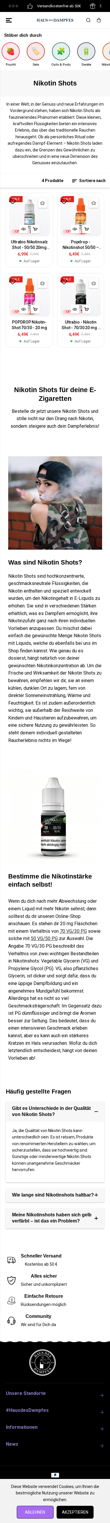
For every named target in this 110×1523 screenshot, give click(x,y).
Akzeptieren (75, 1512)
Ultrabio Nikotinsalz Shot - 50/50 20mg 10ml (29, 245)
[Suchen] (88, 20)
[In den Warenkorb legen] (35, 229)
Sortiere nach (92, 180)
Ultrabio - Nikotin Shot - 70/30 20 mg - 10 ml (80, 325)
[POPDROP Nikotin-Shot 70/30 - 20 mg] (29, 296)
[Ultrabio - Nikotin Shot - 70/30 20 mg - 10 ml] (80, 296)
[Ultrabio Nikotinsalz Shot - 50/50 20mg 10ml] (29, 216)
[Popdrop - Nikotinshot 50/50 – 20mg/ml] (80, 216)
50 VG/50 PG (44, 938)
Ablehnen (35, 1512)
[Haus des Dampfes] (55, 20)
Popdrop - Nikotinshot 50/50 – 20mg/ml (80, 245)
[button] (9, 20)
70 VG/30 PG (73, 931)
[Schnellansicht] (23, 229)
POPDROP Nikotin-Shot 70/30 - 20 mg (29, 325)
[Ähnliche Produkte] (42, 203)
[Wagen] (99, 20)
